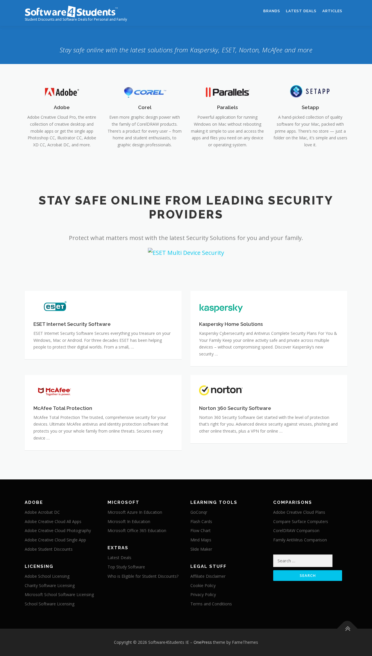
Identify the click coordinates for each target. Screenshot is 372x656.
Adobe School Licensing (47, 576)
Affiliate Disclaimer (208, 576)
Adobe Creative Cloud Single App (55, 540)
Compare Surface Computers (300, 521)
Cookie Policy (203, 585)
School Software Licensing (49, 604)
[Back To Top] (347, 628)
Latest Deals (301, 11)
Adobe (62, 107)
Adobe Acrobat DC (42, 512)
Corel (144, 107)
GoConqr (198, 512)
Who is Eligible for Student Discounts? (143, 576)
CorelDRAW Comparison (296, 530)
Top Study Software (126, 567)
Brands (271, 11)
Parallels (227, 107)
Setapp (310, 107)
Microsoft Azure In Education (135, 512)
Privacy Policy (203, 594)
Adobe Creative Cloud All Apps (53, 521)
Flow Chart (200, 530)
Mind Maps (200, 540)
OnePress (203, 642)
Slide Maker (201, 549)
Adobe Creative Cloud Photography (58, 530)
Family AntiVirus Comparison (300, 540)
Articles (332, 11)
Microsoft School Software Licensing (59, 594)
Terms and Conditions (211, 604)
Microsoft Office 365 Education (137, 530)
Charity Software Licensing (50, 585)
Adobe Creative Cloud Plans (299, 512)
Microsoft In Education (129, 521)
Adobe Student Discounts (49, 549)
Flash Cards (201, 521)
